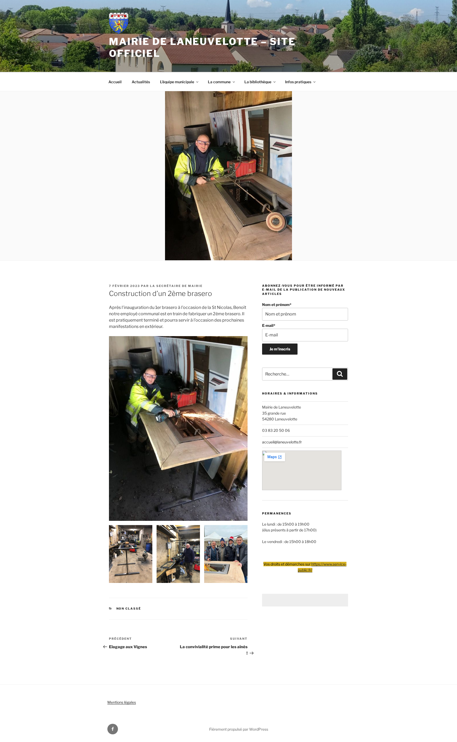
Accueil (115, 82)
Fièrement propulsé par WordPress (238, 729)
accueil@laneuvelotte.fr (282, 442)
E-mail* (268, 325)
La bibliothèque (257, 82)
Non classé (128, 608)
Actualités (141, 82)
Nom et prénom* (276, 304)
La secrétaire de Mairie (176, 286)
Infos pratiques (298, 82)
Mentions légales (121, 702)
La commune (219, 82)
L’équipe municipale (177, 82)
